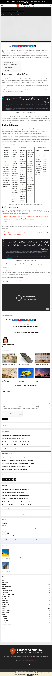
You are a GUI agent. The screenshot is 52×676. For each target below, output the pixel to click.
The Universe (5, 632)
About (39, 1)
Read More (35, 674)
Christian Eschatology (7, 590)
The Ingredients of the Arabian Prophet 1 (17, 457)
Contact (43, 1)
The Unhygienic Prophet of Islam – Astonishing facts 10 (15, 441)
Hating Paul (5, 602)
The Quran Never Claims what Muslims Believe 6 (13, 438)
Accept (29, 674)
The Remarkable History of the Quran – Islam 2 (19, 466)
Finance (4, 598)
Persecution (5, 618)
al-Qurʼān (4, 584)
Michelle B (4, 466)
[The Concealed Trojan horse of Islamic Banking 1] (5, 565)
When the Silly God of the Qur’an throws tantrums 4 (14, 508)
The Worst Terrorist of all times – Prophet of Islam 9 (15, 444)
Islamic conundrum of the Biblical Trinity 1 (26, 326)
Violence (4, 636)
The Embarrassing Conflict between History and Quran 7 (16, 435)
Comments (18, 385)
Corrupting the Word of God (28, 52)
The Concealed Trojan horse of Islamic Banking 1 (12, 570)
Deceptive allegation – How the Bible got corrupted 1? (9, 380)
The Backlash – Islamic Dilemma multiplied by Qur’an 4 (15, 514)
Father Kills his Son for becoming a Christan (13, 511)
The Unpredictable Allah (9, 68)
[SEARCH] (48, 425)
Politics (4, 622)
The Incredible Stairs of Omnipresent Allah (26, 332)
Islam (32, 1)
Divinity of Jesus (6, 596)
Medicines (4, 616)
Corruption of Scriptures (8, 594)
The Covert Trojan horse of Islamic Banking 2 (11, 557)
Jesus (35, 1)
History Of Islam (6, 604)
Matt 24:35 (5, 281)
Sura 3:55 (5, 221)
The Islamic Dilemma (8, 67)
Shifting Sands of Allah (7, 315)
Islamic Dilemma (12, 11)
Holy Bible (4, 606)
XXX (3, 640)
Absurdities (5, 582)
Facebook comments (30, 385)
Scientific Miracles (6, 624)
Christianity (5, 592)
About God (4, 580)
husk (3, 469)
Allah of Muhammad (5, 11)
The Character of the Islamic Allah (10, 65)
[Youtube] (29, 664)
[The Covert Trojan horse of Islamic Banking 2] (5, 552)
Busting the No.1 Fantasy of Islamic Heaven (8, 365)
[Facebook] (22, 664)
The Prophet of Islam (7, 630)
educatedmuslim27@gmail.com (29, 660)
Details (28, 1)
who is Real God (5, 638)
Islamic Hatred (5, 612)
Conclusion (6, 70)
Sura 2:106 (5, 93)
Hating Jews (5, 600)
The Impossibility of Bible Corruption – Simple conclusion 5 (16, 504)
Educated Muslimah (6, 14)
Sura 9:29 (5, 236)
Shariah (4, 628)
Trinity (3, 634)
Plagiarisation (5, 620)
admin (3, 460)
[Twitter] (26, 664)
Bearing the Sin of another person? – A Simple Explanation (16, 448)
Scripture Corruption (19, 11)
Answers (4, 588)
